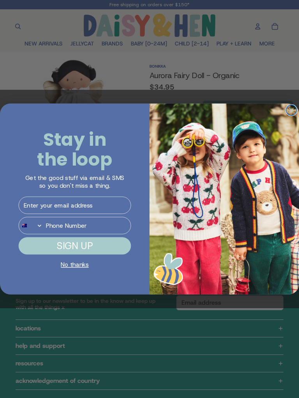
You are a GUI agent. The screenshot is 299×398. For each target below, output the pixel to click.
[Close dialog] (291, 110)
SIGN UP (75, 245)
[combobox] (30, 225)
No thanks (74, 264)
